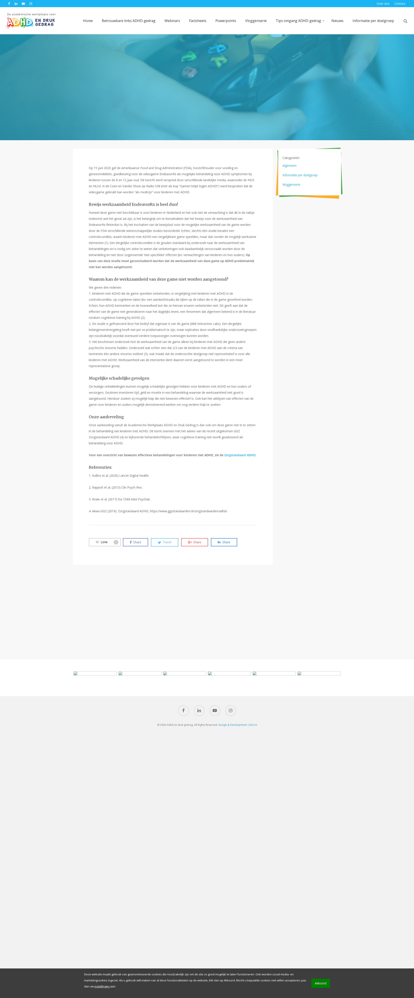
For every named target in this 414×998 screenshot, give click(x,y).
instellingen (102, 986)
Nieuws (337, 20)
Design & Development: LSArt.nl (237, 725)
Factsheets (197, 20)
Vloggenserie (256, 20)
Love (109, 542)
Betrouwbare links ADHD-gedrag (128, 20)
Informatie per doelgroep (373, 20)
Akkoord (320, 983)
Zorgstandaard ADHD (240, 455)
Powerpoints (225, 20)
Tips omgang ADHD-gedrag (298, 20)
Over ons (383, 4)
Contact (399, 4)
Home (88, 20)
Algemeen (289, 165)
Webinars (172, 20)
